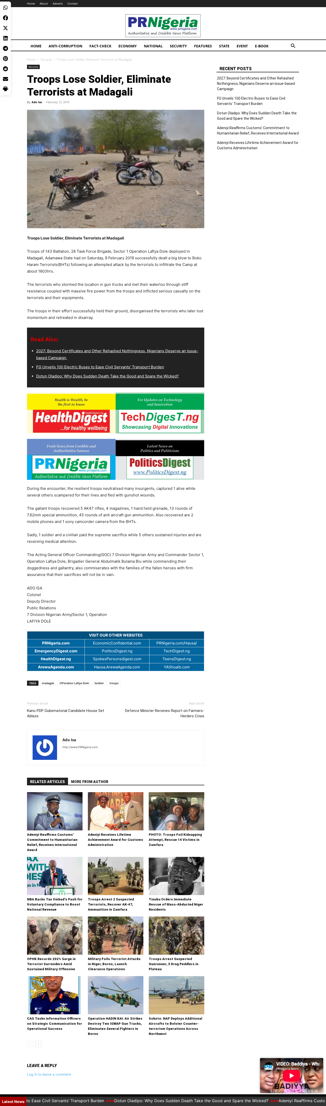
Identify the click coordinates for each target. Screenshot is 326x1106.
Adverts (58, 3)
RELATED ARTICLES (47, 782)
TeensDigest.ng (176, 658)
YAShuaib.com (177, 667)
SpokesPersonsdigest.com (117, 658)
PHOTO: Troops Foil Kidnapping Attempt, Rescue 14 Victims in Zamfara (175, 840)
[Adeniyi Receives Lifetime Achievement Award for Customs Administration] (115, 811)
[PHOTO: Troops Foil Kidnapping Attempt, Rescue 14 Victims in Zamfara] (176, 811)
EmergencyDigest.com (56, 651)
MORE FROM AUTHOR (89, 782)
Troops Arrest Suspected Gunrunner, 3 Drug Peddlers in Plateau (173, 964)
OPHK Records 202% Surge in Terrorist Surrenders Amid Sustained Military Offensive (51, 964)
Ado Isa (37, 102)
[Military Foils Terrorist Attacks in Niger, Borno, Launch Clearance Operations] (115, 935)
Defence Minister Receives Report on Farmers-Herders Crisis (164, 713)
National (153, 46)
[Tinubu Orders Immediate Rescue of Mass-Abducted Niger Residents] (176, 876)
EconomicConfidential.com (117, 643)
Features (203, 46)
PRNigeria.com (56, 643)
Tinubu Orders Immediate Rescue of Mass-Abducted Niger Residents (176, 904)
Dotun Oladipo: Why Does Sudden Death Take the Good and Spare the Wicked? (107, 376)
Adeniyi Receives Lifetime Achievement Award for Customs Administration (115, 840)
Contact (72, 3)
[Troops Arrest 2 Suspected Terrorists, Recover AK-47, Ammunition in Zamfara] (115, 876)
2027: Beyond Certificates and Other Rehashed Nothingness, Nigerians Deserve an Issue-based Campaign (256, 83)
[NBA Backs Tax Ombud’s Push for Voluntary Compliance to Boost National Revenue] (55, 876)
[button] (293, 46)
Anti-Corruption (65, 46)
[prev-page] (30, 1044)
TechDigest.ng (177, 651)
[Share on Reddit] (5, 69)
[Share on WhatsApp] (5, 8)
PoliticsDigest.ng (117, 651)
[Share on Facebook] (5, 18)
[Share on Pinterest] (5, 59)
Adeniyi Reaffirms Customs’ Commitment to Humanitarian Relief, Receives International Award (258, 130)
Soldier (99, 683)
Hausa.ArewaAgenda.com (117, 667)
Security (178, 46)
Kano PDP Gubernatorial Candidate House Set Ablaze (65, 713)
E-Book (261, 46)
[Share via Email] (5, 79)
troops (114, 683)
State (224, 46)
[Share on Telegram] (5, 48)
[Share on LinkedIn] (5, 38)
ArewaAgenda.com (56, 667)
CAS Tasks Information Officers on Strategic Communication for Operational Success (54, 1024)
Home (31, 3)
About (44, 3)
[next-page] (38, 1044)
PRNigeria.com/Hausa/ (176, 643)
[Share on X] (5, 28)
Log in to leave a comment (49, 1074)
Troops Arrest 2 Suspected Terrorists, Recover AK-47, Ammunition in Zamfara (111, 904)
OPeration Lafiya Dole (74, 683)
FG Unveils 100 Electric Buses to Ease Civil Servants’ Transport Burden (100, 367)
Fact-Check (100, 46)
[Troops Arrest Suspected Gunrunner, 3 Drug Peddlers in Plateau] (176, 935)
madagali (48, 683)
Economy (127, 46)
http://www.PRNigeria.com (80, 747)
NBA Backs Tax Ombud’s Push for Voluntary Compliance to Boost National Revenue (55, 904)
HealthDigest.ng (56, 658)
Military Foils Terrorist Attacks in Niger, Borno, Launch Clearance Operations (114, 964)
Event (242, 46)
